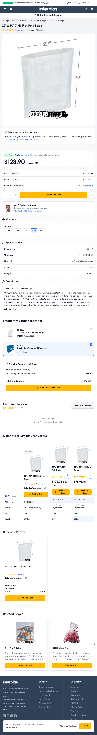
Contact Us (44, 707)
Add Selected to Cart (50, 388)
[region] (48, 80)
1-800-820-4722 (17, 693)
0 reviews (18, 30)
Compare (12, 496)
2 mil (26, 231)
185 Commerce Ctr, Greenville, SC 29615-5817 (14, 707)
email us (38, 211)
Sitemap (74, 719)
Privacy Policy (76, 707)
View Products (25, 665)
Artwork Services (46, 703)
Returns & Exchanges (48, 691)
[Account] (86, 9)
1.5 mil (18, 231)
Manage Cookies (68, 726)
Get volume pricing (83, 186)
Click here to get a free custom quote (22, 140)
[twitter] (11, 716)
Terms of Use (76, 711)
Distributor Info (77, 699)
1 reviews (89, 476)
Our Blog (74, 691)
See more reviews (83, 405)
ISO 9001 (74, 703)
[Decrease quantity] (4, 195)
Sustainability (76, 695)
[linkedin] (4, 716)
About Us (74, 687)
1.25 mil (8, 231)
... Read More (10, 309)
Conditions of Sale (78, 715)
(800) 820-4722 (25, 211)
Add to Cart (55, 195)
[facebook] (15, 716)
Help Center (44, 699)
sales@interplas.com (18, 689)
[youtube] (8, 716)
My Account (44, 695)
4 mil (42, 231)
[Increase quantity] (15, 195)
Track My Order (46, 687)
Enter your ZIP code (27, 155)
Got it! (85, 726)
